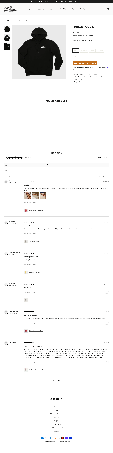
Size (74, 47)
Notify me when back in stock (85, 63)
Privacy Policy (56, 424)
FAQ (56, 410)
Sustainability (61, 9)
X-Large (100, 50)
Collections (11, 21)
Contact (56, 431)
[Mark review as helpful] (107, 202)
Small (76, 50)
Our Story (83, 9)
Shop (29, 9)
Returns (56, 417)
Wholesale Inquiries (56, 414)
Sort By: (93, 176)
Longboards (40, 9)
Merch (16, 21)
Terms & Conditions (56, 428)
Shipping (56, 421)
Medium (84, 50)
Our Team (72, 9)
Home (5, 21)
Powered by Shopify (65, 441)
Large (92, 50)
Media (56, 407)
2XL (75, 56)
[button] (34, 158)
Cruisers (50, 9)
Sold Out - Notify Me (19, 108)
